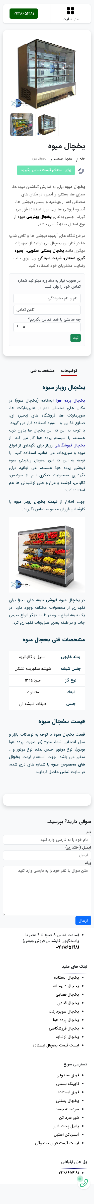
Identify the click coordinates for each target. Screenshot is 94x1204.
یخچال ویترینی (39, 217)
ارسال (83, 920)
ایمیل (86, 848)
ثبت (75, 338)
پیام (88, 863)
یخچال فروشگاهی (69, 445)
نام (88, 832)
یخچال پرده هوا (70, 400)
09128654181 (24, 13)
